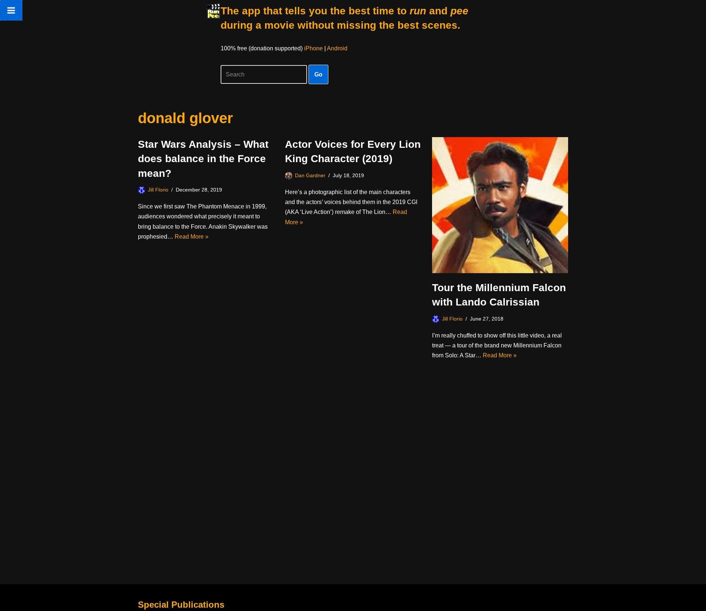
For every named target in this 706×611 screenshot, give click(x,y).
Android (337, 48)
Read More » (191, 236)
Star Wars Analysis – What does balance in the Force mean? (203, 159)
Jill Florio (158, 190)
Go (318, 74)
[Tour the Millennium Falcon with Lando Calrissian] (500, 205)
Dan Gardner (310, 175)
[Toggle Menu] (11, 10)
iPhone (313, 48)
